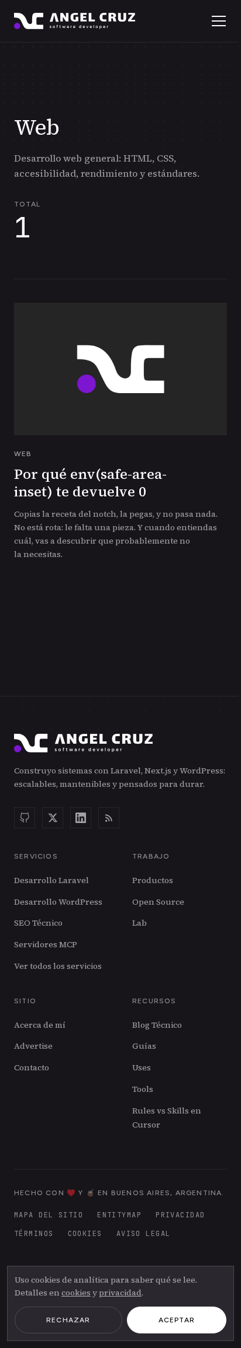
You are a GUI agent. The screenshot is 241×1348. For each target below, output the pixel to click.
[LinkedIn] (80, 817)
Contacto (31, 1067)
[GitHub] (24, 817)
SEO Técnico (38, 923)
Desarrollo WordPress (58, 902)
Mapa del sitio (48, 1215)
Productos (152, 880)
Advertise (33, 1046)
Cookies (85, 1233)
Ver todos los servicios (58, 966)
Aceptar (177, 1320)
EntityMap (119, 1215)
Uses (141, 1067)
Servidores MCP (45, 944)
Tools (142, 1089)
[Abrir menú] (219, 21)
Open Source (158, 902)
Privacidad (180, 1215)
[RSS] (108, 817)
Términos (34, 1233)
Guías (144, 1046)
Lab (139, 923)
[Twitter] (52, 817)
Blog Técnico (157, 1025)
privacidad (120, 1292)
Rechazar (68, 1320)
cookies (76, 1292)
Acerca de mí (40, 1025)
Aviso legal (143, 1233)
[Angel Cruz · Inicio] (74, 21)
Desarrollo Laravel (51, 880)
